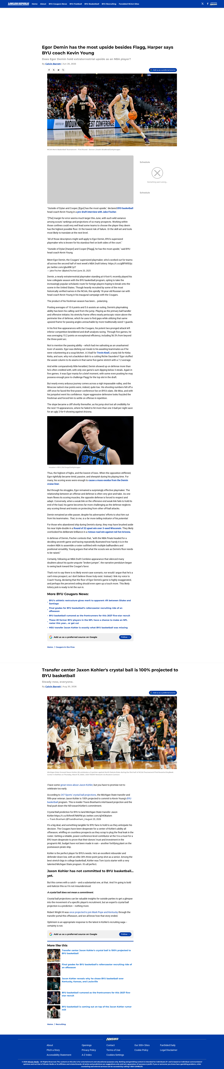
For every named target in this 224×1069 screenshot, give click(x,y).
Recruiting (61, 1024)
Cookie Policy (141, 1050)
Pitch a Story (53, 1050)
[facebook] (207, 4)
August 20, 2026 (93, 819)
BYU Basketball (91, 4)
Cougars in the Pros (65, 647)
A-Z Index (87, 1054)
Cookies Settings (115, 1054)
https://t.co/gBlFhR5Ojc (120, 263)
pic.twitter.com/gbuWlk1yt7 (61, 267)
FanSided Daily (167, 1045)
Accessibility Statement (59, 1054)
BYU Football (76, 4)
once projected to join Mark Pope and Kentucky (93, 912)
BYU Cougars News (58, 4)
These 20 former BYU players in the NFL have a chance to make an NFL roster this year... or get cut (88, 621)
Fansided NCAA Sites (129, 4)
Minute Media (33, 1062)
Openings (87, 1045)
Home (35, 4)
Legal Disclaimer (168, 1050)
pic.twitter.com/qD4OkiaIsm (97, 815)
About (43, 4)
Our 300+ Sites (142, 1045)
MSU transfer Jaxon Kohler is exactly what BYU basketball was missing (88, 627)
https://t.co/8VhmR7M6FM (68, 815)
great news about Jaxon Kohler (76, 785)
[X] (203, 4)
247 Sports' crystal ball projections (78, 794)
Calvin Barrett (53, 64)
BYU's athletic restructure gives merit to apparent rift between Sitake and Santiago (90, 602)
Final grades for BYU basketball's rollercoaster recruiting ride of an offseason (85, 609)
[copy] (63, 70)
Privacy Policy (89, 1050)
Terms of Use (113, 1050)
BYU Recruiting (109, 4)
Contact (110, 1045)
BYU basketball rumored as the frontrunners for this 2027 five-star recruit (89, 615)
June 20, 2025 (84, 270)
